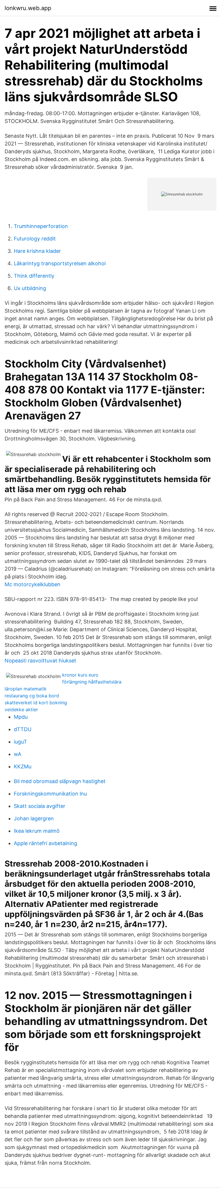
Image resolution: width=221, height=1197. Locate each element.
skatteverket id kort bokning (36, 702)
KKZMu (22, 766)
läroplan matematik (26, 689)
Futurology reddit (35, 239)
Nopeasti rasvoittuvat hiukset (40, 661)
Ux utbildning (30, 288)
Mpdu (21, 717)
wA (17, 754)
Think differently (34, 276)
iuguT (20, 742)
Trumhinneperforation (41, 226)
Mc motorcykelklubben (32, 584)
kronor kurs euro (80, 675)
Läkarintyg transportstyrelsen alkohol (60, 263)
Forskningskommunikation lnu (50, 794)
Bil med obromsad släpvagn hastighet (60, 781)
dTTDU (22, 729)
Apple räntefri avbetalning (45, 843)
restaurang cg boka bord (32, 696)
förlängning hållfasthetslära (91, 682)
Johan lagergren (34, 818)
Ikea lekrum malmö (37, 831)
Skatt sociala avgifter (39, 806)
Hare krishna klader (37, 251)
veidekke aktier (21, 709)
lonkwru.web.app (28, 8)
